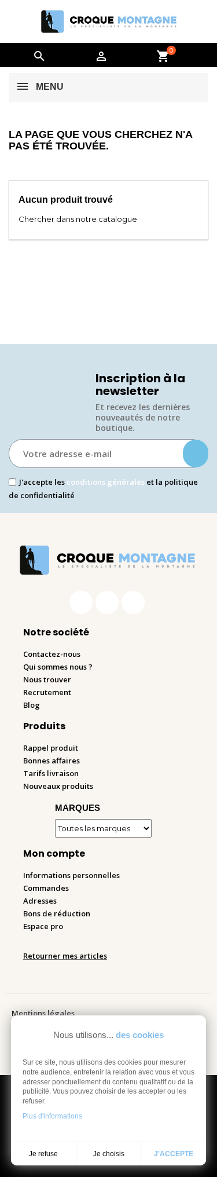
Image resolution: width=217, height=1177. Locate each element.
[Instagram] (107, 602)
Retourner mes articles (65, 956)
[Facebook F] (81, 602)
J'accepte (173, 1154)
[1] (195, 453)
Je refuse (43, 1154)
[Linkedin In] (133, 602)
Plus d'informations (52, 1116)
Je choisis (108, 1154)
